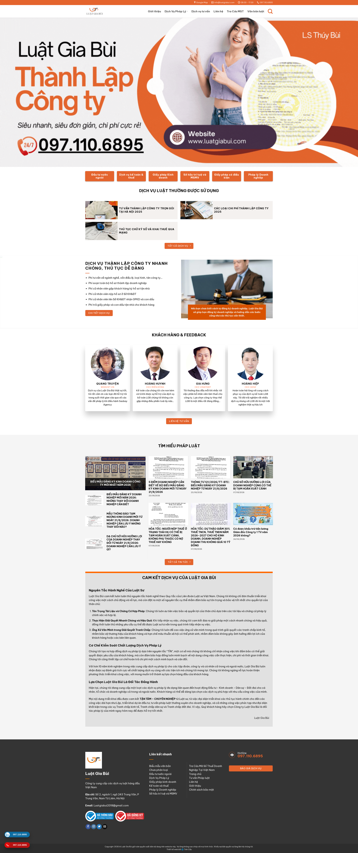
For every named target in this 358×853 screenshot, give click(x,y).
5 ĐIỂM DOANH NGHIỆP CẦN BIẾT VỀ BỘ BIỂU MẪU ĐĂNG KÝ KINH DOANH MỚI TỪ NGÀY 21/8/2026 (168, 487)
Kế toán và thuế (159, 785)
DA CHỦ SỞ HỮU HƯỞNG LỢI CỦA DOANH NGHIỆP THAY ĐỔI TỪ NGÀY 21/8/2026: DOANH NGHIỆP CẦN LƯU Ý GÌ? (124, 543)
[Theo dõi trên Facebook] (88, 826)
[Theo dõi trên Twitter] (99, 826)
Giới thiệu (154, 11)
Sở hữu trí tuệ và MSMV (163, 793)
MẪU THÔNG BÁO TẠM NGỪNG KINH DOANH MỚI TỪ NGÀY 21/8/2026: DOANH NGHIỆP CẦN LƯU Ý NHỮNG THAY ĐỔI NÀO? (124, 520)
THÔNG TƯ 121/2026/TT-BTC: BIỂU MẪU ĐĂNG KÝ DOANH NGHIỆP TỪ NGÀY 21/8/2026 (210, 485)
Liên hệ (218, 11)
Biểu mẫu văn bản (160, 766)
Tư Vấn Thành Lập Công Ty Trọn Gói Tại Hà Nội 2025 (146, 210)
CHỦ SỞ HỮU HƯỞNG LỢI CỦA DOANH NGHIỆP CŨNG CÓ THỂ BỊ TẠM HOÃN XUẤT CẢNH (252, 485)
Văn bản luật (255, 11)
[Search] (270, 11)
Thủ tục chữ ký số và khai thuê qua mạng (146, 231)
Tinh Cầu (188, 849)
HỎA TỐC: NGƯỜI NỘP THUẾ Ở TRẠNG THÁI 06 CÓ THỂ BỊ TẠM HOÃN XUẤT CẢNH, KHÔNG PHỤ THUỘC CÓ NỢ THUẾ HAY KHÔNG (168, 535)
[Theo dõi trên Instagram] (93, 826)
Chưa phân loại (158, 770)
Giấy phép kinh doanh (162, 781)
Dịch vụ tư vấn (200, 11)
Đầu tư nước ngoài (160, 774)
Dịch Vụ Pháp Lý (175, 11)
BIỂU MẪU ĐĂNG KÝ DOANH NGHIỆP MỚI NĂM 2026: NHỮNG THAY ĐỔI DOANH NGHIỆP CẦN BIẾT (124, 499)
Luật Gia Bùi (96, 596)
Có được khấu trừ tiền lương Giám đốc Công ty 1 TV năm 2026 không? (250, 532)
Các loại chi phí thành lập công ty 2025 (241, 210)
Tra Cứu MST (235, 11)
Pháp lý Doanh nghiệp (162, 789)
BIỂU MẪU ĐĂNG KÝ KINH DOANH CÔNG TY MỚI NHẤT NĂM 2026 (115, 483)
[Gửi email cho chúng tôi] (104, 826)
